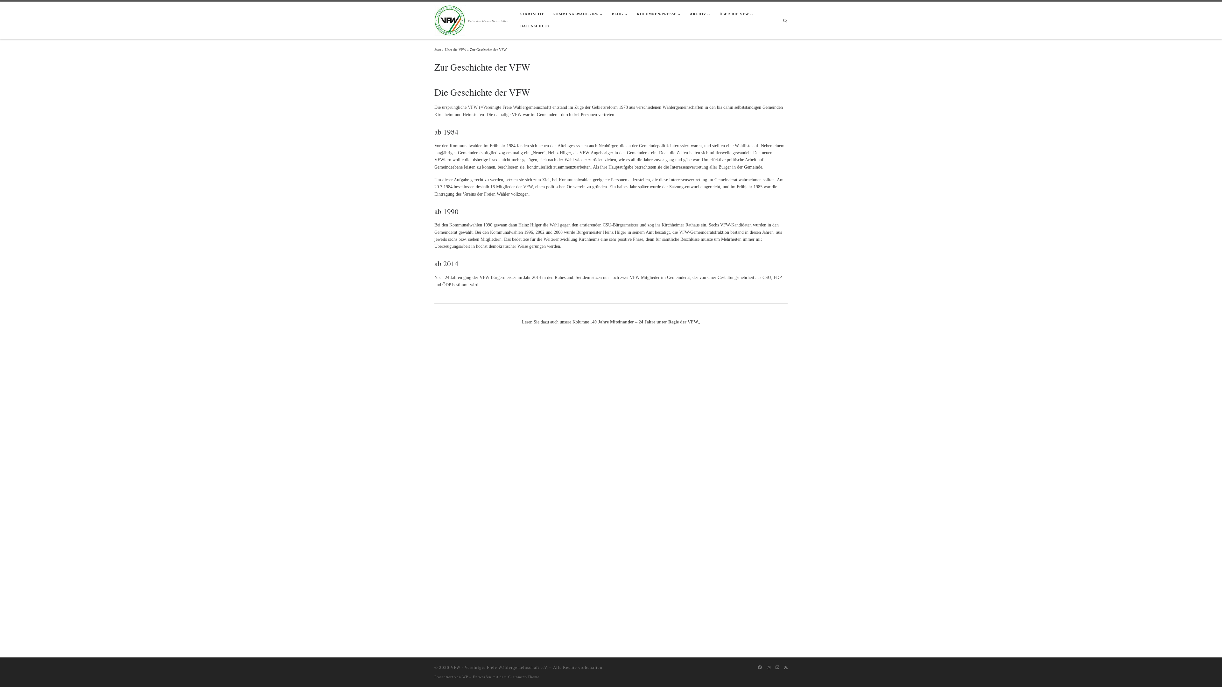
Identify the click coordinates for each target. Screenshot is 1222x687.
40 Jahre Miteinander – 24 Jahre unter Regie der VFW (645, 321)
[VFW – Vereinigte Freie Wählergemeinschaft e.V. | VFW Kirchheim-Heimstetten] (450, 19)
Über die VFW (455, 50)
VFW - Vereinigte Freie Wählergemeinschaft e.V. (499, 667)
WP (465, 677)
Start (437, 50)
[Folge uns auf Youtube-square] (777, 667)
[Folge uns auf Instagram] (768, 667)
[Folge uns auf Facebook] (760, 667)
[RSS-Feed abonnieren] (786, 667)
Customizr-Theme (523, 677)
